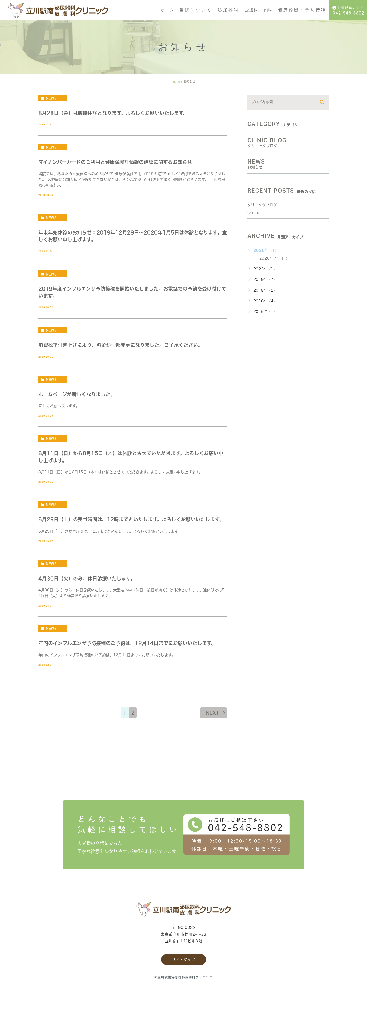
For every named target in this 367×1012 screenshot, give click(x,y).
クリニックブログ (262, 205)
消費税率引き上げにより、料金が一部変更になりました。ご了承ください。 (120, 345)
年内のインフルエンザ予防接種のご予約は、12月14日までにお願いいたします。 (127, 643)
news (51, 98)
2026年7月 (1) (273, 258)
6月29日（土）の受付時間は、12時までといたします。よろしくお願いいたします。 (131, 519)
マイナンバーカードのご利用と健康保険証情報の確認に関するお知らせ (115, 162)
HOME (176, 81)
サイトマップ (183, 959)
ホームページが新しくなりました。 (76, 394)
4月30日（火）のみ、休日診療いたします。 (86, 578)
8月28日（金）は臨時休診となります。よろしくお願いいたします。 (113, 113)
